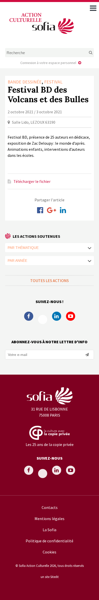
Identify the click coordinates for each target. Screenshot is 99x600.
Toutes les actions (49, 280)
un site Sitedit (50, 577)
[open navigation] (93, 8)
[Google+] (51, 210)
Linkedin (56, 316)
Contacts (50, 507)
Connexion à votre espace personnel (48, 62)
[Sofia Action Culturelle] (41, 34)
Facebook (28, 316)
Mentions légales (49, 518)
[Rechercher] (85, 53)
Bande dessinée (25, 82)
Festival (53, 82)
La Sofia (49, 529)
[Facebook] (40, 210)
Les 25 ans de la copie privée (50, 444)
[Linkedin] (63, 210)
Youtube (70, 316)
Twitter (42, 319)
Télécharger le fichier (32, 181)
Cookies (49, 551)
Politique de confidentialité (49, 540)
